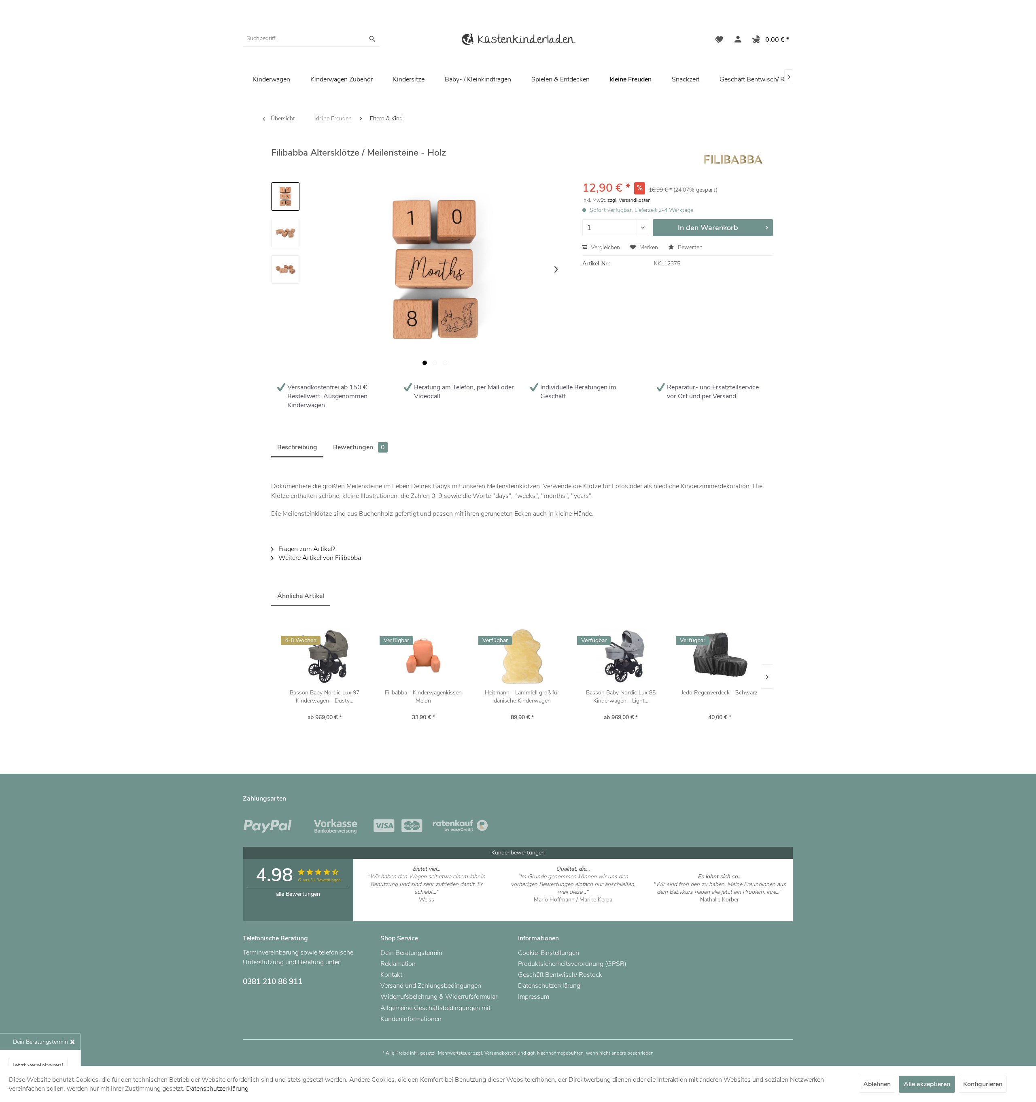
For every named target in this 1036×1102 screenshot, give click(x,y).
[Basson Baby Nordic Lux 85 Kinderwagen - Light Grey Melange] (620, 656)
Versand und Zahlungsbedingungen (430, 985)
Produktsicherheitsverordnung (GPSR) (572, 963)
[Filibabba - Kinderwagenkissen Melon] (423, 656)
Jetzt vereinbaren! (38, 1065)
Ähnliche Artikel (300, 596)
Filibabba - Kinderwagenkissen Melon (423, 697)
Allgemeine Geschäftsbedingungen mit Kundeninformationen (435, 1013)
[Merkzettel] (719, 40)
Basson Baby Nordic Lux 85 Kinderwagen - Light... (621, 697)
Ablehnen (877, 1084)
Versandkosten (500, 1053)
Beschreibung (297, 447)
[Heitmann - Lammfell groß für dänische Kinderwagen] (522, 656)
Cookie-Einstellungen (548, 952)
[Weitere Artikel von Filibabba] (732, 160)
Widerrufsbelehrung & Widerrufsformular (438, 996)
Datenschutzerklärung (549, 985)
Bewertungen (359, 447)
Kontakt (391, 974)
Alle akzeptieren (927, 1084)
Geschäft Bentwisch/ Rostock (762, 79)
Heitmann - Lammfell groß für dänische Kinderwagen (522, 697)
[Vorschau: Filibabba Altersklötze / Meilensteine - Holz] (285, 196)
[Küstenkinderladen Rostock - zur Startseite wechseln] (518, 40)
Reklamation (398, 963)
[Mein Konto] (736, 40)
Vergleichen (604, 247)
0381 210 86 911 (272, 981)
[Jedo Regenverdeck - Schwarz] (719, 656)
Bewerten (689, 247)
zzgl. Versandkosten (629, 200)
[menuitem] (311, 38)
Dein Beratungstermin (411, 952)
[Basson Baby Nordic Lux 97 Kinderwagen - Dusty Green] (324, 656)
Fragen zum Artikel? (306, 549)
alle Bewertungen (298, 894)
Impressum (533, 996)
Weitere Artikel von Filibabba (319, 557)
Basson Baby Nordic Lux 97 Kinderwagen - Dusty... (324, 697)
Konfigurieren (982, 1084)
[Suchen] (372, 38)
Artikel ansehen (426, 907)
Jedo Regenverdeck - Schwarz (719, 692)
